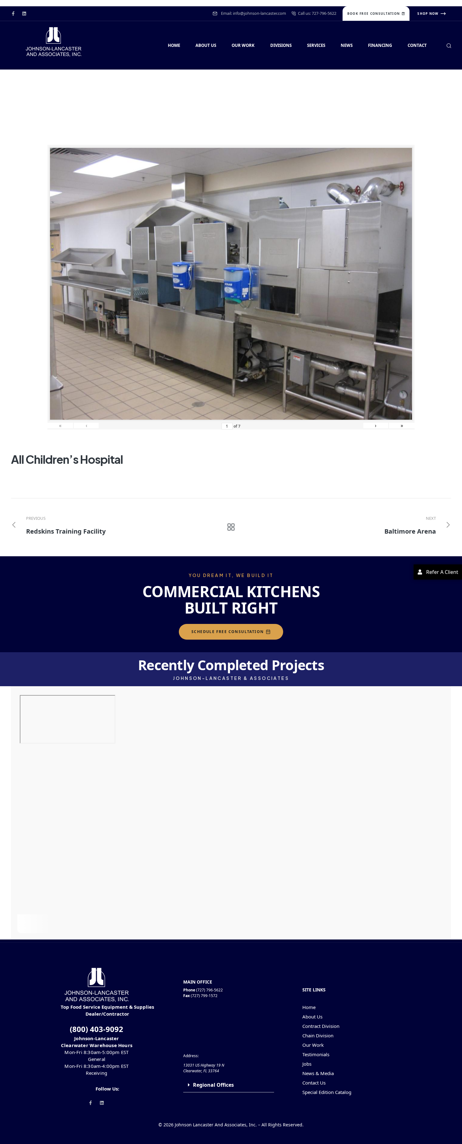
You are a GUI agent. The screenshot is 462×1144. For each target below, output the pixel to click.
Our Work (313, 1045)
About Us (312, 1016)
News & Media (318, 1073)
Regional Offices (213, 1084)
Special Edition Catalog (326, 1092)
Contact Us (314, 1083)
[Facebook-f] (13, 13)
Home (309, 1007)
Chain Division (317, 1035)
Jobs (306, 1064)
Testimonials (315, 1054)
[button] (228, 1085)
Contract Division (320, 1026)
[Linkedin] (24, 13)
